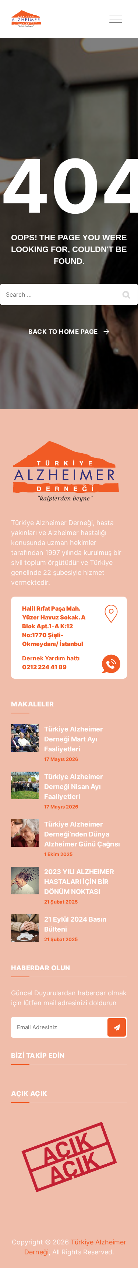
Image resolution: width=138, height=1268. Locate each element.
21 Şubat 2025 (61, 902)
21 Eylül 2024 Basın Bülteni (75, 924)
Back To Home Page (63, 331)
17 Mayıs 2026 (61, 759)
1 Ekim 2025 (58, 854)
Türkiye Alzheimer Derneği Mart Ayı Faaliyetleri (73, 739)
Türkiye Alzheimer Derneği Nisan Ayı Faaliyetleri (73, 786)
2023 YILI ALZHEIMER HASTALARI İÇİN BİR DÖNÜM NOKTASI (79, 881)
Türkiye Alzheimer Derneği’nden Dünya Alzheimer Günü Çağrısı (82, 834)
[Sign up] (116, 1027)
